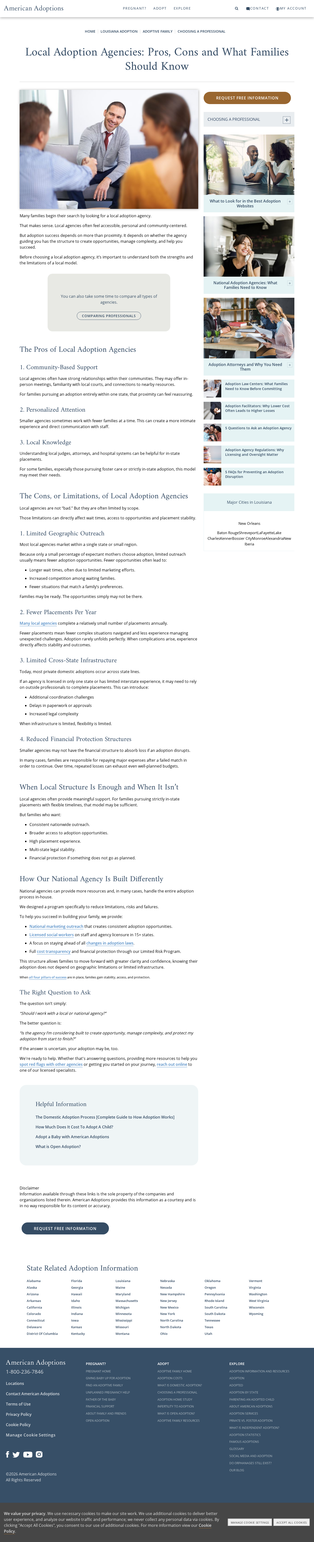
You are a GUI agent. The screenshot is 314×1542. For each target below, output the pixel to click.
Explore (182, 8)
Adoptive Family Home (174, 1371)
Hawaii (76, 1294)
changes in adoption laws (109, 943)
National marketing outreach (56, 926)
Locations (15, 1383)
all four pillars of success (47, 977)
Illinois (76, 1307)
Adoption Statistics (245, 1435)
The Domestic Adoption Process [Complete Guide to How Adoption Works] (105, 1117)
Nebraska (167, 1281)
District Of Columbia (42, 1334)
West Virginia (259, 1301)
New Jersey (168, 1301)
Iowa (75, 1320)
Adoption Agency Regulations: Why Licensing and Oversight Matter (254, 452)
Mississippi (124, 1320)
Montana (123, 1334)
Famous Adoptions (244, 1442)
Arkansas (34, 1301)
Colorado (34, 1314)
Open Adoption (97, 1421)
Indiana (77, 1314)
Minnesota (124, 1314)
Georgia (77, 1287)
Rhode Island (214, 1301)
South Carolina (216, 1307)
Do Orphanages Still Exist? (250, 1463)
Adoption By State (243, 1392)
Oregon (210, 1287)
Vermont (255, 1281)
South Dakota (215, 1314)
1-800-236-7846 (24, 1371)
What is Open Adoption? (58, 1146)
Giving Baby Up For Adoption (108, 1378)
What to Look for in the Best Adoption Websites (245, 203)
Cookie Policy (18, 1424)
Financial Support (100, 1406)
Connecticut (36, 1320)
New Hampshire (172, 1294)
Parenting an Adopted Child (251, 1399)
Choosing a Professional (201, 31)
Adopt (160, 8)
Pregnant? (134, 8)
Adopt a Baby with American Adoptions (72, 1136)
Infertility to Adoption (175, 1406)
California (34, 1307)
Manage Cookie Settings (31, 1435)
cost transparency (54, 951)
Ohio (164, 1334)
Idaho (75, 1301)
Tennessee (212, 1320)
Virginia (255, 1287)
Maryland (123, 1294)
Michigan (123, 1307)
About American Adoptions (251, 1406)
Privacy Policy (19, 1414)
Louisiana (123, 1281)
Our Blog (236, 1470)
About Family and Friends (106, 1413)
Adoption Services (243, 1413)
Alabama (34, 1281)
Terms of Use (18, 1404)
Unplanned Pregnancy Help (108, 1392)
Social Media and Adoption (250, 1456)
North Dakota (170, 1327)
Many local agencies (38, 623)
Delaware (34, 1327)
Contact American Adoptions (33, 1393)
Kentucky (78, 1334)
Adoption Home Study (174, 1399)
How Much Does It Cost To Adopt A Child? (74, 1127)
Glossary (236, 1449)
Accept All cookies (291, 1522)
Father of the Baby (101, 1399)
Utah (208, 1334)
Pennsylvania (215, 1294)
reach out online (172, 1064)
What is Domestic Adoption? (179, 1385)
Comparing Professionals (109, 315)
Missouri (122, 1327)
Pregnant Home (98, 1371)
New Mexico (169, 1307)
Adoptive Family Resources (178, 1421)
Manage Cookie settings (250, 1522)
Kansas (76, 1327)
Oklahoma (213, 1281)
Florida (76, 1281)
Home (90, 31)
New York (167, 1314)
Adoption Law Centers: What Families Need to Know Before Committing (256, 386)
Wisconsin (256, 1307)
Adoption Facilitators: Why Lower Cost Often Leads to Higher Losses (257, 408)
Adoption (236, 1378)
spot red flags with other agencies (51, 1064)
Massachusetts (127, 1301)
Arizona (33, 1294)
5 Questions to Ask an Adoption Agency (258, 428)
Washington (258, 1294)
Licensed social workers (51, 934)
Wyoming (256, 1314)
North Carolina (171, 1320)
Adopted (236, 1385)
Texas (209, 1327)
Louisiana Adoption (119, 31)
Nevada (166, 1287)
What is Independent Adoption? (254, 1428)
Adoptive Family (157, 31)
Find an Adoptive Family (104, 1385)
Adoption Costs (170, 1378)
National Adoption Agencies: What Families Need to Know (245, 285)
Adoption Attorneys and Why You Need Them (245, 367)
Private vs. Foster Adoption (251, 1421)
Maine (120, 1287)
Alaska (32, 1287)
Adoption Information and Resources (259, 1371)
